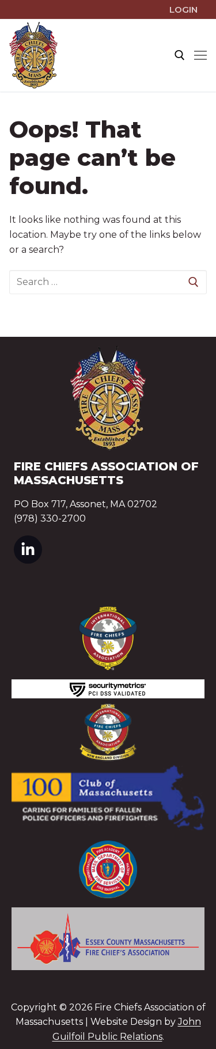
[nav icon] (200, 55)
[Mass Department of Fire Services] (108, 870)
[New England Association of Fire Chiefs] (108, 732)
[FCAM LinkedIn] (28, 549)
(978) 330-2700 (50, 518)
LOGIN (183, 9)
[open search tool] (180, 55)
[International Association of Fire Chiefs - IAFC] (108, 638)
